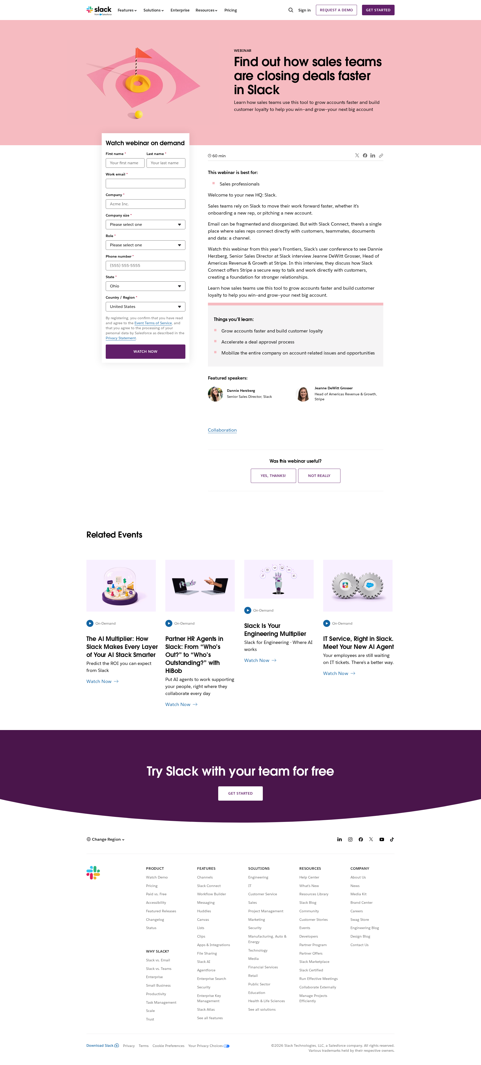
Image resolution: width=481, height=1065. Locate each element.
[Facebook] (365, 155)
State (111, 277)
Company (115, 195)
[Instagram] (350, 840)
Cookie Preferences (169, 1045)
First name (116, 153)
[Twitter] (357, 155)
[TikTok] (392, 840)
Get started (378, 10)
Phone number (120, 256)
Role (111, 236)
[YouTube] (382, 840)
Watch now (146, 351)
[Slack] (99, 10)
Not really (319, 475)
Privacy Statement (121, 338)
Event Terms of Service (153, 323)
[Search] (290, 11)
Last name (156, 153)
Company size (119, 215)
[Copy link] (381, 155)
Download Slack (99, 1045)
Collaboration (222, 430)
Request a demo (336, 10)
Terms (144, 1045)
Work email (117, 174)
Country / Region (121, 297)
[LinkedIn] (373, 155)
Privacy (129, 1045)
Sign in (304, 10)
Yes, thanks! (273, 475)
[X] (371, 840)
